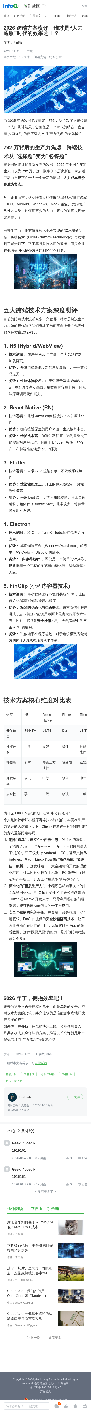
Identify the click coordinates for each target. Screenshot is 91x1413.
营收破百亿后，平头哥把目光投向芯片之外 (30, 1248)
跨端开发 (29, 1074)
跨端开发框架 (14, 1080)
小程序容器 (48, 1074)
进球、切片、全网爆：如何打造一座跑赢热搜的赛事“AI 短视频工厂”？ (30, 1271)
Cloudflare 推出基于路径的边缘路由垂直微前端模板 (30, 1316)
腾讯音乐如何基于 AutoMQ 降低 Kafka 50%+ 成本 (30, 1224)
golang (57, 15)
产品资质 (45, 1391)
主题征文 (35, 15)
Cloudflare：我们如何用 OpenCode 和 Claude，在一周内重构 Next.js (29, 1293)
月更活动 (19, 15)
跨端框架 (67, 1074)
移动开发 (71, 15)
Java (85, 15)
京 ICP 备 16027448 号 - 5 (45, 1387)
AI (47, 15)
